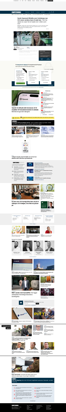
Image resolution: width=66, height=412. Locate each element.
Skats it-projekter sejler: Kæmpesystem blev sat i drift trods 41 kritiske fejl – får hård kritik (24, 391)
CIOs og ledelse (29, 14)
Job (20, 0)
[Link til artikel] (25, 98)
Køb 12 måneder (45, 82)
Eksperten (33, 0)
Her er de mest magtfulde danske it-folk (38, 14)
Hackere (35, 271)
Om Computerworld (16, 0)
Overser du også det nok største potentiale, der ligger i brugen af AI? (32, 118)
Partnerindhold (38, 407)
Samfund (43, 12)
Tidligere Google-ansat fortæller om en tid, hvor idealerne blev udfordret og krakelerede (47, 112)
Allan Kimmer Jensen (17, 252)
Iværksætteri (14, 121)
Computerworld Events (39, 406)
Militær (13, 373)
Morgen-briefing (42, 192)
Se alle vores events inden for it (39, 179)
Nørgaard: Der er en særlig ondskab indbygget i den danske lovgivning (44, 391)
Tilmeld (37, 303)
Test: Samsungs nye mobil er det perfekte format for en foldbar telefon (43, 388)
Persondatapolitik (48, 405)
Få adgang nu (21, 83)
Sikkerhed (24, 14)
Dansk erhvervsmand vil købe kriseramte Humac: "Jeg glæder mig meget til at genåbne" (47, 108)
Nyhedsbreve (42, 0)
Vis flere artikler (45, 114)
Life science (13, 291)
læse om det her (41, 87)
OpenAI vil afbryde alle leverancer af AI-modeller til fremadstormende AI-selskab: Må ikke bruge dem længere (47, 95)
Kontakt (46, 0)
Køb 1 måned (33, 82)
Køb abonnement (50, 0)
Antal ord (42, 58)
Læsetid (48, 58)
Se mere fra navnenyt (32, 256)
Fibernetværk (42, 283)
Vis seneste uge (51, 114)
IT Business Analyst (48, 219)
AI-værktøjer (13, 106)
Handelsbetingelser (48, 408)
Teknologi (27, 12)
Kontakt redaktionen (29, 409)
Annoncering (37, 0)
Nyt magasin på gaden (47, 14)
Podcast (28, 406)
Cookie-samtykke (48, 406)
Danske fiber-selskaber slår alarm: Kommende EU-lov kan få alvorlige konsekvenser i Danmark (44, 394)
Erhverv (32, 12)
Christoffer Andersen (49, 252)
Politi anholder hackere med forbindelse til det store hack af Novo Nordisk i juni (24, 388)
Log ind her (51, 69)
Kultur (44, 110)
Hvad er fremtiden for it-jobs (18, 14)
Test (12, 234)
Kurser (25, 0)
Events (22, 0)
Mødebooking (29, 0)
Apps (27, 234)
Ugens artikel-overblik (30, 405)
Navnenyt (28, 408)
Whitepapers (38, 408)
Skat (12, 271)
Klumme (44, 102)
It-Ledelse (38, 12)
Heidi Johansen (27, 252)
